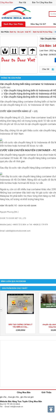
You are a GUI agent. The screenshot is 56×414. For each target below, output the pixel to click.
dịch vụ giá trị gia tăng (42, 32)
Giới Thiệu (46, 392)
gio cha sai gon (27, 397)
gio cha (3, 397)
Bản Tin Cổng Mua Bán (42, 2)
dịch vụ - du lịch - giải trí (20, 32)
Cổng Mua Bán (6, 2)
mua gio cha (13, 397)
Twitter (53, 69)
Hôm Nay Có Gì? (38, 24)
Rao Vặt (22, 2)
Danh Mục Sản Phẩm (13, 24)
